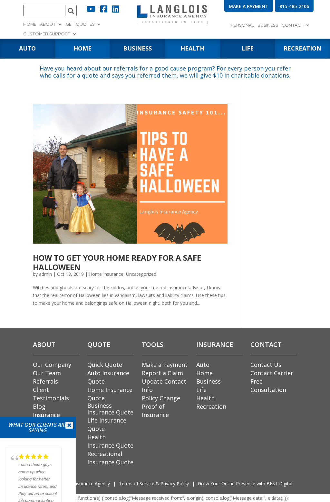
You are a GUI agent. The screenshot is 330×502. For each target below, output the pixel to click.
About (48, 24)
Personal (242, 25)
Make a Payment (165, 364)
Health (205, 398)
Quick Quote (104, 364)
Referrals (45, 381)
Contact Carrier (271, 373)
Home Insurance (106, 274)
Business (267, 25)
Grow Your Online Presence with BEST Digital (245, 483)
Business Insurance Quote (110, 409)
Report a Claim (162, 373)
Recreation (211, 406)
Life (201, 390)
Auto (202, 364)
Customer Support (47, 34)
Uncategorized (141, 274)
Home (29, 24)
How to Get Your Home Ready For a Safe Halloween (117, 262)
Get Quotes (80, 24)
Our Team (47, 373)
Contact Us (265, 364)
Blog (39, 406)
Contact (293, 25)
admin (45, 274)
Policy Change (161, 398)
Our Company (52, 364)
